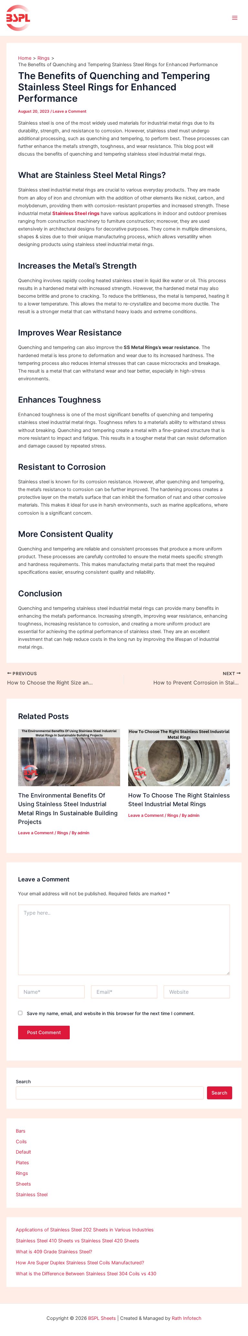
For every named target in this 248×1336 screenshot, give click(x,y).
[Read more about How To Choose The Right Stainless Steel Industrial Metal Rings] (179, 757)
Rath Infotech (187, 1318)
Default (23, 1152)
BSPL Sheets (102, 1318)
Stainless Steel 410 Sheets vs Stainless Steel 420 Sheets (77, 1241)
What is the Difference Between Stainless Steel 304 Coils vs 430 (86, 1274)
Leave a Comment (70, 111)
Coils (21, 1142)
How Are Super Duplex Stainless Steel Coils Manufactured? (80, 1263)
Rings (62, 832)
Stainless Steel (31, 1194)
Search (23, 1081)
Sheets (23, 1184)
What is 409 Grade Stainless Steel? (54, 1252)
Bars (21, 1131)
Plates (22, 1163)
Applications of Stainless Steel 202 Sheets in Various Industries (85, 1230)
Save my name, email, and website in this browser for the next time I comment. (111, 1013)
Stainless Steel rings (75, 213)
